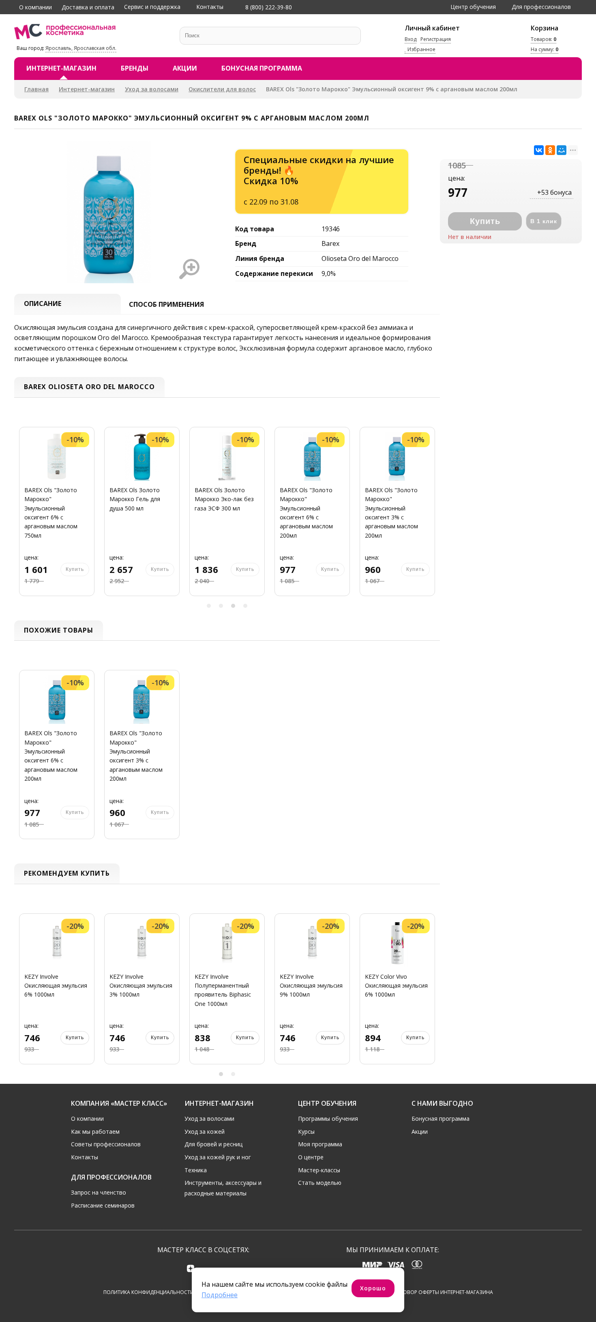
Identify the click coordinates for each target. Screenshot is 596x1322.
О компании (35, 7)
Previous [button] (23, 516)
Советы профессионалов (106, 1144)
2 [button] (221, 606)
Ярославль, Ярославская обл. (80, 48)
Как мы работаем (95, 1131)
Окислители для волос (222, 89)
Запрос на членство (98, 1192)
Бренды (134, 68)
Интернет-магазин (61, 68)
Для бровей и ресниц (213, 1144)
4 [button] (245, 606)
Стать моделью (319, 1182)
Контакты (209, 7)
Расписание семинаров (103, 1205)
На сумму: (544, 49)
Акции (185, 68)
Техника (195, 1170)
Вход (410, 39)
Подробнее (220, 1294)
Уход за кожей (204, 1131)
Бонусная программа (261, 68)
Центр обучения (473, 7)
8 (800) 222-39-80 (268, 7)
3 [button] (233, 606)
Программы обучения (328, 1118)
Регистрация (435, 39)
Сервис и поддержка (152, 7)
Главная (36, 89)
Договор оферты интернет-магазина (443, 1292)
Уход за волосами (151, 89)
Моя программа (320, 1144)
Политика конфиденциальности (148, 1292)
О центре (311, 1157)
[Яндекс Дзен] (190, 1268)
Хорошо (373, 1288)
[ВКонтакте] (539, 150)
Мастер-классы (319, 1170)
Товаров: (543, 39)
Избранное (420, 49)
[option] (56, 516)
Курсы (306, 1131)
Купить (75, 1037)
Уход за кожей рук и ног (217, 1157)
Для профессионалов (541, 7)
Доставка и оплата (88, 7)
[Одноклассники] (550, 150)
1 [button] (209, 606)
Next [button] (431, 516)
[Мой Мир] (561, 150)
